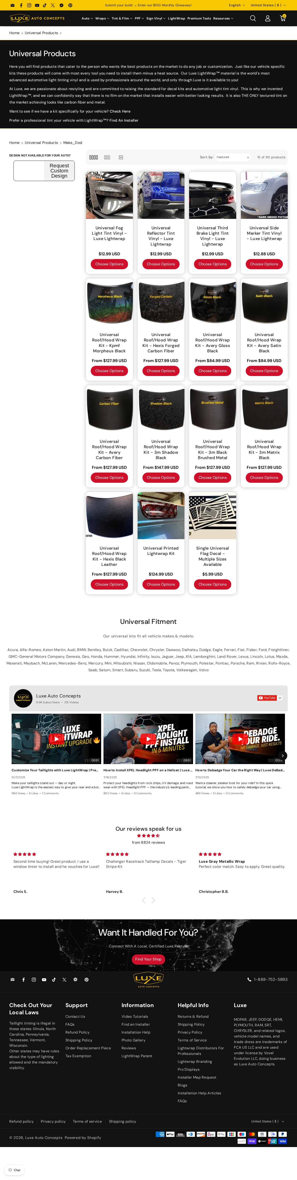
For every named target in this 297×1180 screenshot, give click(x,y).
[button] (87, 18)
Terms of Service (192, 1040)
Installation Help (136, 1032)
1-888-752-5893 (271, 979)
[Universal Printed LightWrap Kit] (161, 515)
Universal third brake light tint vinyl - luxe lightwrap (213, 236)
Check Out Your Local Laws (30, 1009)
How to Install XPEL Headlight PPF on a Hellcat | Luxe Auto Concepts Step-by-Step (148, 770)
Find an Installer (136, 1024)
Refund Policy (77, 1032)
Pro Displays (189, 1069)
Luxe (240, 1005)
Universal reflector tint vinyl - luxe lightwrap (161, 236)
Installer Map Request (197, 1077)
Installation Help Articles (199, 1093)
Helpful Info (193, 1005)
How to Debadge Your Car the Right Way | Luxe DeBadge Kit (240, 770)
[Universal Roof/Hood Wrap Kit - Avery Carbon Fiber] (109, 408)
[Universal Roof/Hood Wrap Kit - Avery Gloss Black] (212, 302)
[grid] (93, 157)
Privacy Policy (190, 1032)
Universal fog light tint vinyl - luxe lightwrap (109, 233)
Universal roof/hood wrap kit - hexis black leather (109, 556)
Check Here (120, 111)
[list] (121, 157)
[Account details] (268, 18)
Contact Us (75, 1016)
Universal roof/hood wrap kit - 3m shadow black (161, 449)
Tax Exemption (78, 1056)
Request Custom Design (59, 170)
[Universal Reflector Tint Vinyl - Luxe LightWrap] (161, 195)
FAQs (69, 1024)
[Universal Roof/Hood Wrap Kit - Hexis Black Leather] (109, 515)
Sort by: (207, 157)
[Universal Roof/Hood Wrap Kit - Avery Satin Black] (264, 302)
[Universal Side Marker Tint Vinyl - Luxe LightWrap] (264, 195)
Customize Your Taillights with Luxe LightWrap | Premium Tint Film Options (56, 770)
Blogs (182, 1085)
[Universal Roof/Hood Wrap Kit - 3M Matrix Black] (264, 408)
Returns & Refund (193, 1016)
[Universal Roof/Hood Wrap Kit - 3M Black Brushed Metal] (212, 408)
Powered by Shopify (83, 1137)
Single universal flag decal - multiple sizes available (212, 556)
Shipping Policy (79, 1040)
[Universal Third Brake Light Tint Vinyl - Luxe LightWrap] (212, 195)
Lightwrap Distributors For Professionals (201, 1051)
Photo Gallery (133, 1040)
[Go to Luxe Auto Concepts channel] (23, 698)
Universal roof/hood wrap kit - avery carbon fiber (109, 449)
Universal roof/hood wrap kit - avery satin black (264, 343)
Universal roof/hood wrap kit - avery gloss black (212, 343)
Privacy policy (53, 1121)
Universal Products (41, 32)
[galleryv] (107, 157)
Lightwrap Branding (195, 1061)
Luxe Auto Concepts (58, 696)
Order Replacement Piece (88, 1048)
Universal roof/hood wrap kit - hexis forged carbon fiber (160, 343)
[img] (148, 835)
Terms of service (87, 1121)
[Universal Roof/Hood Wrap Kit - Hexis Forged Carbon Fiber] (161, 302)
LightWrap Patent (137, 1056)
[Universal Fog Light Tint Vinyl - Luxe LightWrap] (109, 195)
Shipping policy (122, 1121)
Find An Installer (124, 120)
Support (76, 1005)
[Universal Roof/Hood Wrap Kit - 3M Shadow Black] (161, 408)
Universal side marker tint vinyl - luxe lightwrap (264, 233)
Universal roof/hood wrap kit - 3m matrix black (264, 449)
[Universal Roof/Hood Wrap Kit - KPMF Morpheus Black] (109, 302)
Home (14, 32)
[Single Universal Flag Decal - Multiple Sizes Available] (212, 515)
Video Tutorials (135, 1016)
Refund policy (21, 1121)
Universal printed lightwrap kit (161, 551)
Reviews (129, 1048)
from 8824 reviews (148, 842)
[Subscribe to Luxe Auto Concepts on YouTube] (270, 698)
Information (138, 1005)
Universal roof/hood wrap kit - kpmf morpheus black (109, 343)
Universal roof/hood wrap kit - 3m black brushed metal (212, 449)
